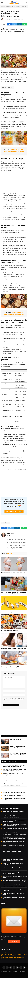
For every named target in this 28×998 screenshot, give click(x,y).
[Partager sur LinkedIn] (19, 24)
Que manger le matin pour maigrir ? (10, 630)
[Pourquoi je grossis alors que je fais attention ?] (14, 640)
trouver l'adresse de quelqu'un (15, 955)
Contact (24, 972)
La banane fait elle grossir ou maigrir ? (11, 612)
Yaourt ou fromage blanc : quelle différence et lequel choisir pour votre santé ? (14, 151)
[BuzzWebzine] (14, 2)
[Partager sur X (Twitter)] (14, 24)
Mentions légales (19, 972)
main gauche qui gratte (15, 957)
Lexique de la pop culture (13, 952)
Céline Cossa (8, 19)
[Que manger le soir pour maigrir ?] (14, 658)
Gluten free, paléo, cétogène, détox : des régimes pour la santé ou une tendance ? (14, 593)
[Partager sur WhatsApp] (24, 24)
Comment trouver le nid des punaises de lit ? (13, 795)
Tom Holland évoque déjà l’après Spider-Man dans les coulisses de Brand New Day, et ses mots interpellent (15, 833)
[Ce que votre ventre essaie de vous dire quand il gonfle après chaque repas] (5, 748)
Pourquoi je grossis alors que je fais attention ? (13, 648)
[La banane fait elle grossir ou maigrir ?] (14, 603)
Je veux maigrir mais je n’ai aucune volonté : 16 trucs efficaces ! (13, 573)
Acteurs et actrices (18, 954)
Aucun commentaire (6, 20)
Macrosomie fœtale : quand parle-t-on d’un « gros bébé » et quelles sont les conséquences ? (18, 755)
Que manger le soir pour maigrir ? (10, 667)
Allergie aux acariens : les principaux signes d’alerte (14, 778)
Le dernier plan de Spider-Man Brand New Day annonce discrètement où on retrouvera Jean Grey (14, 838)
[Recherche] (26, 2)
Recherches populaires (10, 972)
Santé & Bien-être (10, 6)
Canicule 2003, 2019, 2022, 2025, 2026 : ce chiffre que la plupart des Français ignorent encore (14, 784)
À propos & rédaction (17, 971)
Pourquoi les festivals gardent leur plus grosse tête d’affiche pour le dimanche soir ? (14, 825)
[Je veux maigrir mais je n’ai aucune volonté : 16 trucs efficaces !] (14, 564)
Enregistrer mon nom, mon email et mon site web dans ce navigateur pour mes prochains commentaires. (13, 700)
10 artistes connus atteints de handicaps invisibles (14, 792)
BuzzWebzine (3, 6)
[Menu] (2, 2)
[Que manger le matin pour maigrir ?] (14, 621)
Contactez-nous (14, 941)
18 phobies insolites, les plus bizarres (11, 780)
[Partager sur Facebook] (9, 24)
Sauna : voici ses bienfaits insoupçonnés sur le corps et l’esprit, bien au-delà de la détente (18, 741)
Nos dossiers (4, 952)
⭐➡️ (14, 511)
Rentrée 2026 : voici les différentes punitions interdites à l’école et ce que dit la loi (13, 816)
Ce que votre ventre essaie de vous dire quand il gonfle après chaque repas (17, 748)
